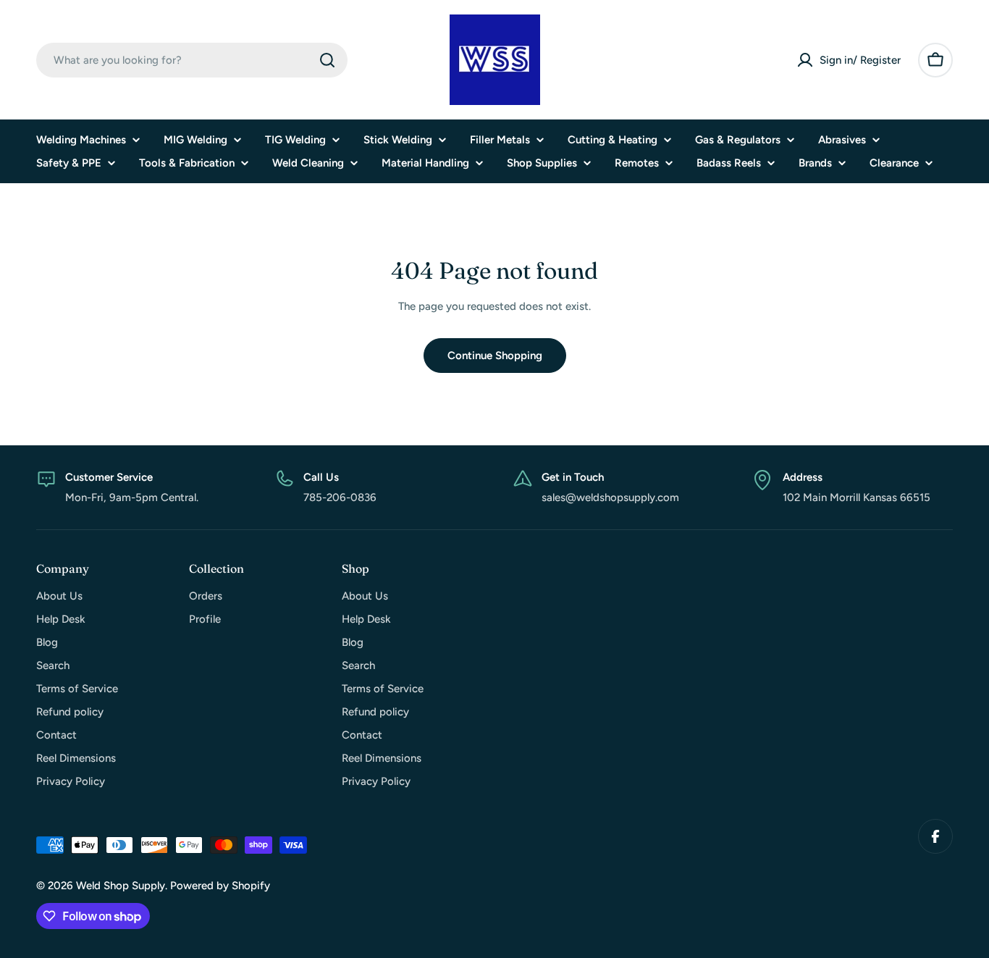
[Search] (327, 60)
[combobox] (192, 60)
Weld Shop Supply (120, 885)
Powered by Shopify (220, 885)
